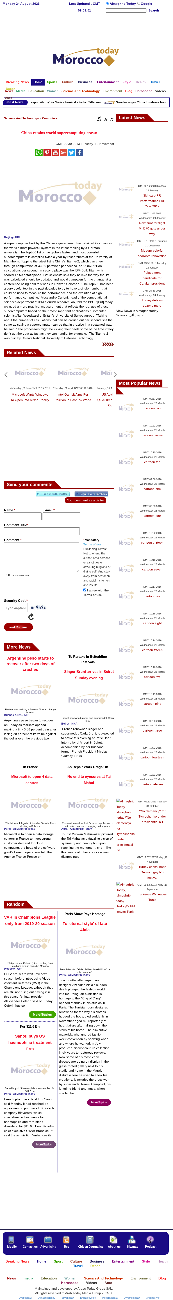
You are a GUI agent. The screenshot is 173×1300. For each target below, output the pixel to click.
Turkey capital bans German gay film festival (152, 872)
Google (146, 3)
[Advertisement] (86, 28)
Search (153, 10)
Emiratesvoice (88, 1297)
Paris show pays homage (85, 914)
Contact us (30, 1246)
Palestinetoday (110, 1297)
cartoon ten (152, 462)
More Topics (42, 1014)
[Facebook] (91, 496)
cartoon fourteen (152, 757)
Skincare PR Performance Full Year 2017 (152, 201)
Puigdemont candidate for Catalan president (152, 278)
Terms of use (92, 544)
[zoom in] (99, 118)
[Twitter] (53, 496)
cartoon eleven (152, 784)
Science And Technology (21, 118)
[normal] (105, 118)
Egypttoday (67, 1297)
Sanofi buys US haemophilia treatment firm (30, 1042)
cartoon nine (152, 703)
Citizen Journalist (90, 1246)
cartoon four (152, 515)
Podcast (150, 1246)
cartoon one (152, 489)
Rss (66, 1246)
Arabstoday (25, 1297)
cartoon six (152, 596)
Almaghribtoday (46, 1297)
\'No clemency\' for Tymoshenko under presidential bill (152, 816)
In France (30, 767)
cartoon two (152, 408)
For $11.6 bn (30, 1026)
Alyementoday (132, 1297)
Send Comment (18, 627)
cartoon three (152, 730)
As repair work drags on (87, 767)
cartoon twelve (152, 435)
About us (114, 1246)
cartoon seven (152, 569)
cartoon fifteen (152, 650)
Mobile (12, 1246)
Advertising (48, 1246)
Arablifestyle (152, 1297)
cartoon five (152, 677)
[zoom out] (111, 118)
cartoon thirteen (152, 542)
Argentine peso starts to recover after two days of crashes (31, 664)
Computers (49, 118)
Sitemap (132, 1246)
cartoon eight (152, 623)
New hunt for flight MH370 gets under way (152, 228)
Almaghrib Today (123, 3)
